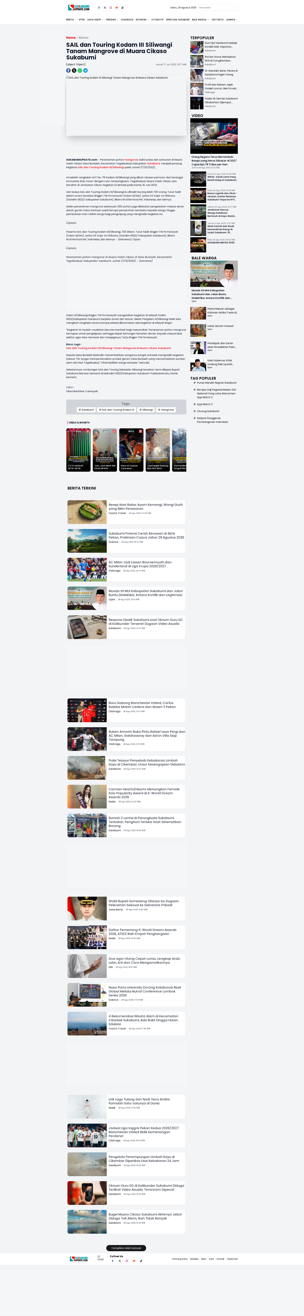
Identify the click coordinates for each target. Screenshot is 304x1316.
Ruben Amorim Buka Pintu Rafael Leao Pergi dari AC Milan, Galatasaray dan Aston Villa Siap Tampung (147, 735)
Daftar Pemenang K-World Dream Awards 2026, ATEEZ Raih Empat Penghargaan (143, 932)
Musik (112, 938)
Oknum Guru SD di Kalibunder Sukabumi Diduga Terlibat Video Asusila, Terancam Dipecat (146, 1187)
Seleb (112, 801)
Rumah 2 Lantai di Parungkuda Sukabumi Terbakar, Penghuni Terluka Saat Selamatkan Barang (145, 822)
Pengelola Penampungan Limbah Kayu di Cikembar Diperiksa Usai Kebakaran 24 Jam (144, 1159)
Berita (70, 19)
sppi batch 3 (204, 404)
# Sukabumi (86, 410)
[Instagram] (110, 7)
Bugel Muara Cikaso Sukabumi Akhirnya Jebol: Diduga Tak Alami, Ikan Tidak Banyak (145, 1216)
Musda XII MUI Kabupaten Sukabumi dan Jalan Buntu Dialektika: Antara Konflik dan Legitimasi (146, 593)
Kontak (220, 1259)
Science (113, 542)
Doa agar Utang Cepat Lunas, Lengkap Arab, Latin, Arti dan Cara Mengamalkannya (144, 960)
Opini (112, 599)
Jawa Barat (116, 909)
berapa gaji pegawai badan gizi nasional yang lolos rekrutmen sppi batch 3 (216, 393)
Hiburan (111, 19)
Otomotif (157, 19)
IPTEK (82, 19)
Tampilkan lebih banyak (126, 1248)
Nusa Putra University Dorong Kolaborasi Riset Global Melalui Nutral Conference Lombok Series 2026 (145, 991)
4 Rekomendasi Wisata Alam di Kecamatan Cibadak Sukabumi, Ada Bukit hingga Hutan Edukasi (143, 1020)
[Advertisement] (52, 87)
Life (111, 967)
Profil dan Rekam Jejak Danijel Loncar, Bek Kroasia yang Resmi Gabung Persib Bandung (221, 90)
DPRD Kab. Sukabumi (178, 19)
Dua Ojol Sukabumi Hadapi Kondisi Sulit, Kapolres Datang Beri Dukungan (221, 46)
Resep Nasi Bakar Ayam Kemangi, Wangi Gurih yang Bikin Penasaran (146, 506)
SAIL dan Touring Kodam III (94, 167)
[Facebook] (99, 7)
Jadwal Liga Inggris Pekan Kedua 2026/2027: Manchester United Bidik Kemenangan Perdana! (144, 1132)
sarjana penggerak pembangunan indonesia (212, 420)
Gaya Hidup (94, 19)
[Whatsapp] (80, 70)
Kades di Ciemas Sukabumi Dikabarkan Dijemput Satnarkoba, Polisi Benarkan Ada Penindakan (221, 104)
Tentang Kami (179, 1259)
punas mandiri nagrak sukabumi (216, 383)
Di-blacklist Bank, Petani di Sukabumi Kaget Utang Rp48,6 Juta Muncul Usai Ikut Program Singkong (221, 76)
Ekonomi (141, 19)
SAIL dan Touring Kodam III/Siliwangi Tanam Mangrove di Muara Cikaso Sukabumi (118, 348)
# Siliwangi (146, 410)
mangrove (131, 160)
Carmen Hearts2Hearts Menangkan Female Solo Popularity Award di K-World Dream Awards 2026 (144, 793)
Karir (211, 1259)
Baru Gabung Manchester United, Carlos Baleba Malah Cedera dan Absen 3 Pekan (142, 705)
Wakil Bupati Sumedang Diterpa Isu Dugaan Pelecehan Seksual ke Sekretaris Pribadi (144, 903)
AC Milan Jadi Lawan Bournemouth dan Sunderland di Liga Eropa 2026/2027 (140, 564)
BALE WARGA (199, 19)
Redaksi (194, 1259)
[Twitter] (105, 7)
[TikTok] (122, 7)
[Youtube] (116, 7)
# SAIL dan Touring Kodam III (116, 410)
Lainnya (230, 19)
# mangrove (166, 410)
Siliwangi (118, 167)
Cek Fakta (218, 19)
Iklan (203, 1259)
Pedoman (232, 1259)
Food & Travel (117, 513)
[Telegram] (85, 70)
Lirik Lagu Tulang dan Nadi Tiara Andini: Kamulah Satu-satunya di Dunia (139, 1101)
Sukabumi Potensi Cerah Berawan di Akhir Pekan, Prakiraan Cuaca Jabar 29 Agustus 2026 (146, 535)
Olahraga (127, 19)
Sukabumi (153, 163)
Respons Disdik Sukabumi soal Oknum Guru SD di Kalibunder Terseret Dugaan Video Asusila (146, 622)
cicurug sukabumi (208, 411)
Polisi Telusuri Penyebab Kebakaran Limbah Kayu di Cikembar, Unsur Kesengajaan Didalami (147, 762)
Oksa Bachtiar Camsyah (82, 391)
